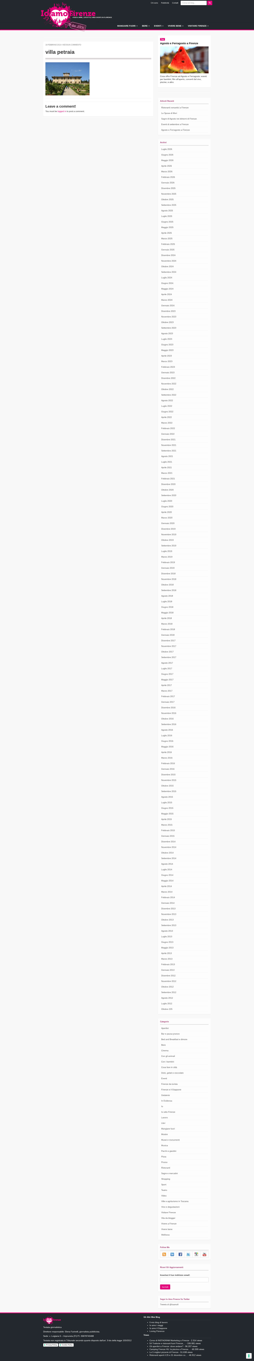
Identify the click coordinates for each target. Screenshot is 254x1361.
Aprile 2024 (166, 294)
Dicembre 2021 (168, 439)
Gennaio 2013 (167, 970)
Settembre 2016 (168, 724)
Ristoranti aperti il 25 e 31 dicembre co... (168, 1355)
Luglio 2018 (166, 601)
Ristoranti (165, 1168)
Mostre (164, 1134)
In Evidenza (166, 1101)
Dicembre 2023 (168, 311)
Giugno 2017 (167, 674)
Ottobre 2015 (167, 786)
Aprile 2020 (166, 512)
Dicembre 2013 (168, 908)
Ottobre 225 (166, 1009)
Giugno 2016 (167, 741)
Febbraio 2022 (168, 428)
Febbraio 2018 (168, 629)
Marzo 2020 (166, 518)
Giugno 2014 (167, 875)
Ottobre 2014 (167, 853)
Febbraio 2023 (168, 367)
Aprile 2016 (166, 752)
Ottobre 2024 (167, 266)
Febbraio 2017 (168, 696)
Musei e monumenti (170, 1140)
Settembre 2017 (168, 657)
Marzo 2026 (166, 171)
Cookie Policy (67, 1345)
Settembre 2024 (168, 272)
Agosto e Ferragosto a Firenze (179, 43)
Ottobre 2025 (167, 199)
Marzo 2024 (166, 300)
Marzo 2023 (166, 361)
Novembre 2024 (168, 261)
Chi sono (154, 3)
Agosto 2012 (167, 998)
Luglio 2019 (166, 551)
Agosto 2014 (167, 864)
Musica (164, 1145)
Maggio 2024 (167, 289)
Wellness (165, 1235)
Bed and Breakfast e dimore (174, 1039)
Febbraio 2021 (168, 478)
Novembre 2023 (168, 316)
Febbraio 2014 (168, 897)
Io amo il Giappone (158, 1328)
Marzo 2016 (166, 758)
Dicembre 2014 (168, 841)
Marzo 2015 (166, 825)
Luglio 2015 (166, 802)
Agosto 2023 (167, 333)
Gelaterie (165, 1095)
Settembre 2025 (168, 205)
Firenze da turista (169, 1084)
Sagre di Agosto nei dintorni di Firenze (179, 119)
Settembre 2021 (168, 451)
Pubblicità (165, 3)
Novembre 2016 (168, 713)
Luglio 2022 (166, 406)
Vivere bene (175, 26)
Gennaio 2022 (167, 434)
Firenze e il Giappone (171, 1089)
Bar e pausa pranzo (170, 1034)
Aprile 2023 (166, 356)
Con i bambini (167, 1061)
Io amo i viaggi (156, 1325)
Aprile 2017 (166, 685)
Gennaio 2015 (167, 836)
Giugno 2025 (167, 222)
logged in (62, 111)
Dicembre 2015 (168, 774)
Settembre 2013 (168, 925)
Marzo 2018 (166, 624)
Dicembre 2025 (168, 188)
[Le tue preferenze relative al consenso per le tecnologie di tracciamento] (249, 1356)
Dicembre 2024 (168, 255)
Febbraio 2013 (168, 964)
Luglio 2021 (166, 462)
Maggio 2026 (167, 160)
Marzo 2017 (166, 691)
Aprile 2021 (166, 467)
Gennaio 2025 (167, 249)
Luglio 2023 (166, 339)
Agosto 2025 (167, 210)
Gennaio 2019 (167, 568)
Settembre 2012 (168, 992)
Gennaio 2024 (167, 305)
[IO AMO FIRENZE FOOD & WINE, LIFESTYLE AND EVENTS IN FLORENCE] (43, 26)
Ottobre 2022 (167, 389)
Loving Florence (156, 1331)
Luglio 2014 (166, 869)
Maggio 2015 (167, 813)
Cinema (164, 1050)
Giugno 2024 (167, 283)
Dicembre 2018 (168, 573)
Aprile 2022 (166, 417)
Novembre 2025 (168, 194)
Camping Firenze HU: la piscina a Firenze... (169, 1349)
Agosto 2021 (167, 456)
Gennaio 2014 (167, 903)
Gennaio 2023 (167, 372)
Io (162, 1106)
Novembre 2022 (168, 383)
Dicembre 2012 (168, 975)
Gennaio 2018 (167, 635)
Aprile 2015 (166, 819)
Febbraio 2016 (168, 763)
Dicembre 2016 (168, 707)
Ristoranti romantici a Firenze (175, 107)
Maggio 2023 (167, 350)
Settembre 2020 (168, 495)
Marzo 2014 (166, 892)
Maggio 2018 (167, 612)
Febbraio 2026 (168, 177)
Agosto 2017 (167, 663)
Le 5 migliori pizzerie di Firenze (163, 1352)
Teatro (164, 1190)
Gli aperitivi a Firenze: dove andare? (166, 1346)
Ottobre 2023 (167, 322)
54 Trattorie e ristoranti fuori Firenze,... (167, 1343)
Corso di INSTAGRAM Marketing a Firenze (169, 1340)
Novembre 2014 (168, 847)
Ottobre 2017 (167, 652)
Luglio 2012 (166, 1003)
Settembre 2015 (168, 791)
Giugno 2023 (167, 344)
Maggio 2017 (167, 679)
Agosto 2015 (167, 797)
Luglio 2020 (166, 501)
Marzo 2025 (166, 238)
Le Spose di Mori (169, 113)
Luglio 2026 (166, 149)
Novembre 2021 (168, 445)
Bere (145, 26)
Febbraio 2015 (168, 830)
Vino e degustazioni (170, 1207)
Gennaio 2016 (167, 769)
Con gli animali (168, 1056)
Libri (163, 1123)
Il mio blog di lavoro (158, 1322)
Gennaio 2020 (167, 523)
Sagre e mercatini (169, 1173)
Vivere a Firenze (169, 1223)
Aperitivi (165, 1028)
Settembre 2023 (168, 328)
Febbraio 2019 (168, 562)
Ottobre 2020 (167, 490)
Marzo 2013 (166, 959)
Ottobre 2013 (167, 920)
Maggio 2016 (167, 746)
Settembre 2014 (168, 858)
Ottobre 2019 (167, 540)
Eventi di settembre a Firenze (175, 124)
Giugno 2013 (167, 942)
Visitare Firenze (197, 26)
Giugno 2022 (167, 411)
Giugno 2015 (167, 808)
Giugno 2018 (167, 607)
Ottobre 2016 (167, 719)
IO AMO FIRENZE (52, 1321)
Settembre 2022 (168, 395)
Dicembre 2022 (168, 378)
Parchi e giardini (168, 1151)
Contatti (175, 3)
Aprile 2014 (166, 886)
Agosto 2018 (167, 596)
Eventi (158, 26)
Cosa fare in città (169, 1067)
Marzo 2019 (166, 557)
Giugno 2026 (167, 155)
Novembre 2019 (168, 534)
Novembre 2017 (168, 646)
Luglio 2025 (166, 216)
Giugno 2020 (167, 506)
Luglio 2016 (166, 735)
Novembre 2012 (168, 981)
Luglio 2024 (166, 277)
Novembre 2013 (168, 914)
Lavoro (164, 1117)
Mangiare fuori (126, 26)
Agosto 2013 (167, 931)
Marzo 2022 (166, 423)
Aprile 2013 (166, 953)
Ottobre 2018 (167, 585)
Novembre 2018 (168, 579)
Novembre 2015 (168, 780)
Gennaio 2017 (167, 702)
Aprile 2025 (166, 233)
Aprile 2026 (166, 166)
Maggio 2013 (167, 947)
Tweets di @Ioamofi (169, 1304)
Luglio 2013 (166, 936)
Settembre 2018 (168, 590)
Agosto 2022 (167, 400)
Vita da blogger (168, 1218)
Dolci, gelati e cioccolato (172, 1073)
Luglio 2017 (166, 668)
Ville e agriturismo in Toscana (174, 1201)
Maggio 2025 (167, 227)
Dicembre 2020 (168, 484)
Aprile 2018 (166, 618)
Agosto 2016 (167, 730)
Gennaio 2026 (167, 182)
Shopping (165, 1179)
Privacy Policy (51, 1345)
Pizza (163, 1156)
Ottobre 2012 (167, 987)
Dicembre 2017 (168, 640)
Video (164, 1196)
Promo (164, 1162)
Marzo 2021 (166, 473)
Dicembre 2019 (168, 529)
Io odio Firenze (168, 1112)
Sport (163, 1184)
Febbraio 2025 (168, 244)
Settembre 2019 (168, 545)
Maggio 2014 (167, 880)
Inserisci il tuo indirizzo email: (175, 1275)
